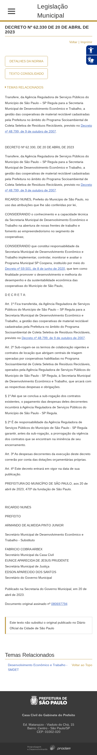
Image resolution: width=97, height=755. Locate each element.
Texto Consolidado (26, 73)
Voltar (73, 42)
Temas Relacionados (25, 87)
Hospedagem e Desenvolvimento (49, 747)
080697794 (59, 604)
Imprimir (86, 42)
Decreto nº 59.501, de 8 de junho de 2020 (35, 268)
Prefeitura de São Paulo (48, 698)
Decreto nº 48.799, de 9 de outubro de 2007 (53, 338)
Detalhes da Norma (26, 61)
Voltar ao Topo (82, 665)
